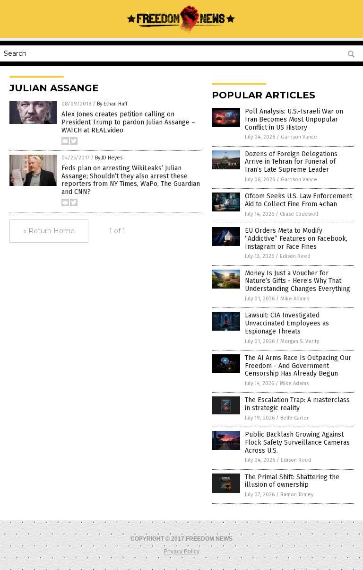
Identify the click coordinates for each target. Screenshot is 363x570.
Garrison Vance (299, 137)
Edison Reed (295, 256)
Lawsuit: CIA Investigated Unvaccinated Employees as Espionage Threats (287, 323)
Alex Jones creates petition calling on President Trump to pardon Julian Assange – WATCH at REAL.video (128, 122)
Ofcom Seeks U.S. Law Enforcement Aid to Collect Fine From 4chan (298, 200)
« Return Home (49, 231)
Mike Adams (294, 299)
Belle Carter (294, 418)
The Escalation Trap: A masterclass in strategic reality (297, 404)
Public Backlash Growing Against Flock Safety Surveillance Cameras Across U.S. (297, 442)
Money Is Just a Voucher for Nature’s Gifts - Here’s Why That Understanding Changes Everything (297, 281)
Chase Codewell (299, 214)
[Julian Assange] (181, 31)
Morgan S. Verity (299, 341)
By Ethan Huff (112, 104)
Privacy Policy (181, 551)
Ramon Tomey (296, 494)
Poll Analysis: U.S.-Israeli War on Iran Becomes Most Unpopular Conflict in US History (294, 119)
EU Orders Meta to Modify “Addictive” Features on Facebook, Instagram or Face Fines (296, 239)
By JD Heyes (108, 158)
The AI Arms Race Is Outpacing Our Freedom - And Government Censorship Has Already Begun (298, 366)
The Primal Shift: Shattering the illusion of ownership (292, 481)
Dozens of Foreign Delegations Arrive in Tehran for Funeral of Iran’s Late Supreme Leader (291, 162)
